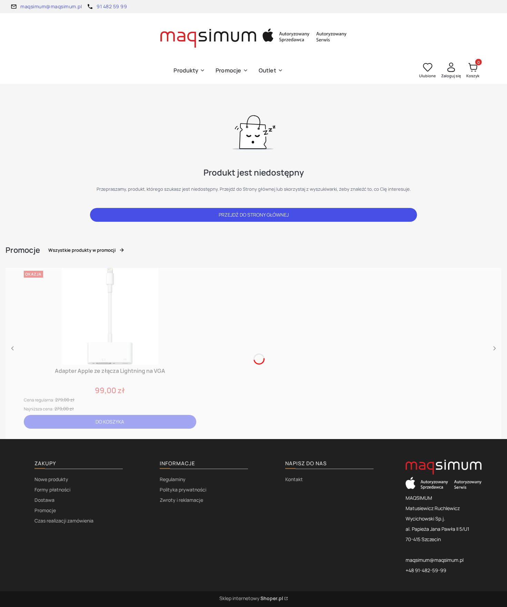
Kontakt (294, 479)
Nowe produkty (51, 479)
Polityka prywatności (183, 489)
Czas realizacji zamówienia (63, 520)
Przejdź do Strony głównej (254, 214)
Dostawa (44, 500)
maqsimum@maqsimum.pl (51, 6)
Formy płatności (52, 489)
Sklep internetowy (251, 598)
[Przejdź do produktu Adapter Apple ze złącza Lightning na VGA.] (110, 316)
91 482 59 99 (112, 6)
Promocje (45, 510)
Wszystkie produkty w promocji (82, 250)
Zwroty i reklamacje (181, 500)
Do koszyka (110, 421)
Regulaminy (173, 479)
